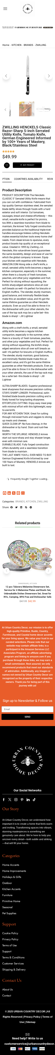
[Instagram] (15, 799)
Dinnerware (23, 584)
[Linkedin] (28, 799)
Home (5, 45)
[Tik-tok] (34, 799)
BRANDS (28, 45)
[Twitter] (9, 799)
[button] (5, 9)
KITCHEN (16, 45)
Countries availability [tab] (28, 179)
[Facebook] (3, 799)
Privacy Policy (32, 1017)
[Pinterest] (22, 799)
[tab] (28, 179)
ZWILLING (40, 45)
